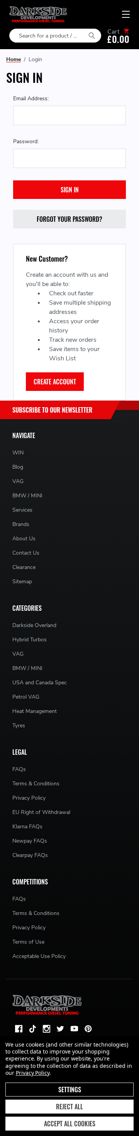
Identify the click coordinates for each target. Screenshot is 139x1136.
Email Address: (31, 98)
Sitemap (22, 581)
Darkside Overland (34, 625)
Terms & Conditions (35, 783)
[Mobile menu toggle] (126, 14)
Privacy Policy (29, 798)
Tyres (18, 725)
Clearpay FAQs (30, 855)
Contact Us (25, 553)
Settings (69, 1089)
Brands (20, 524)
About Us (24, 538)
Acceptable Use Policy (39, 956)
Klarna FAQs (27, 826)
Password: (26, 141)
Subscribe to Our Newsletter (52, 410)
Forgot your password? (69, 219)
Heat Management (34, 711)
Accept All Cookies (69, 1123)
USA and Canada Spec (39, 682)
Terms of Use (28, 942)
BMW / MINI (27, 495)
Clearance (24, 567)
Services (22, 510)
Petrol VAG (25, 697)
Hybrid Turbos (29, 639)
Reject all (69, 1106)
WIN (18, 452)
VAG (18, 481)
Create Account (55, 381)
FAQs (19, 769)
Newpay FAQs (29, 841)
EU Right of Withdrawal (41, 812)
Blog (17, 467)
